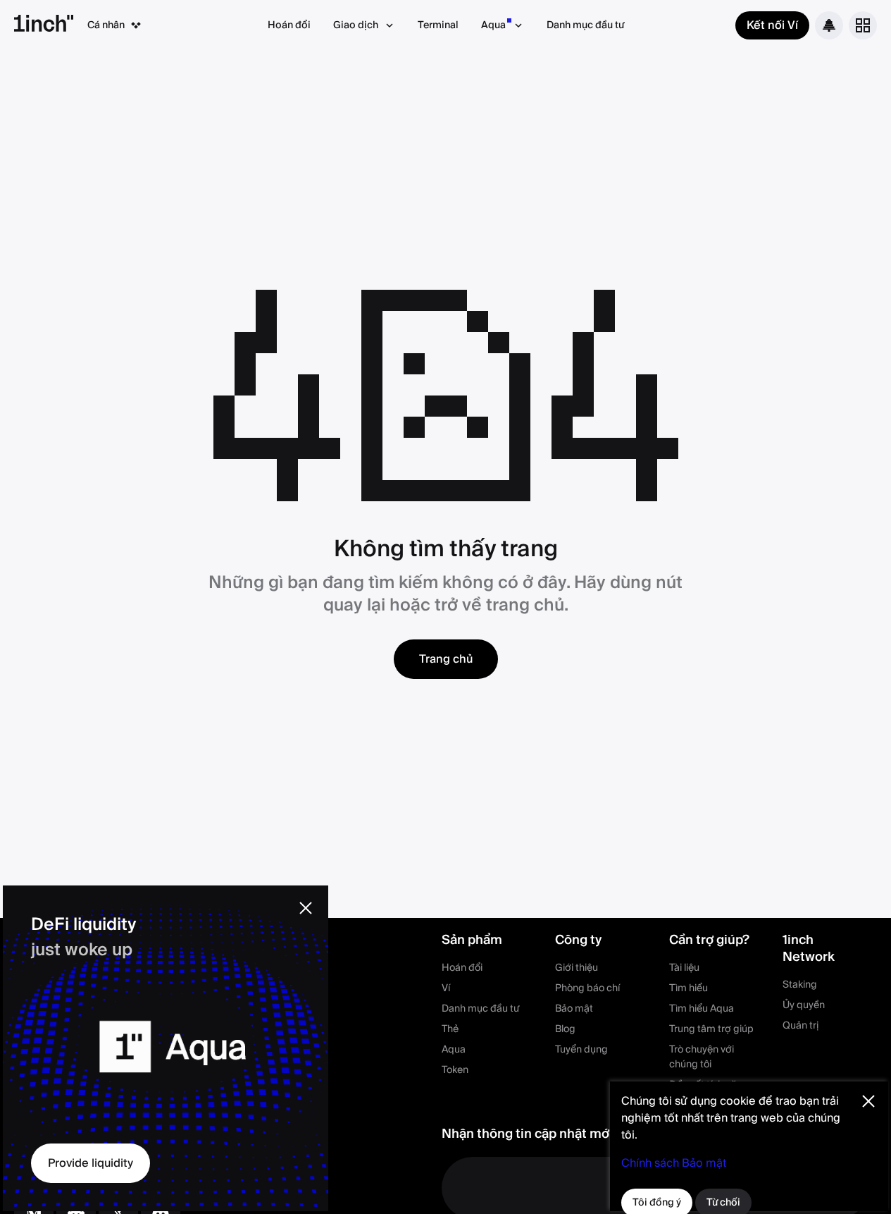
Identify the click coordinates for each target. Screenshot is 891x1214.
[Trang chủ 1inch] (43, 26)
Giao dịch (355, 25)
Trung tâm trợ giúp (711, 1029)
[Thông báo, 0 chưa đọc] (829, 25)
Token (455, 1070)
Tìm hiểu (688, 988)
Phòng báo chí (587, 988)
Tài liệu (684, 967)
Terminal (438, 25)
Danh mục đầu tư (585, 25)
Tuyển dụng (581, 1049)
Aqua (493, 25)
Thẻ (450, 1029)
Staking (800, 984)
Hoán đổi (289, 25)
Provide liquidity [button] (90, 1163)
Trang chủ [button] (446, 659)
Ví (446, 988)
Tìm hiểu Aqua (701, 1008)
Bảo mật (574, 1008)
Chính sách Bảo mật (673, 1163)
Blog (565, 1029)
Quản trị (800, 1025)
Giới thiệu (576, 967)
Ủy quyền (804, 1005)
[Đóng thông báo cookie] (868, 1101)
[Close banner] (305, 908)
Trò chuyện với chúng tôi (701, 1057)
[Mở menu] (863, 25)
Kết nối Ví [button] (772, 25)
